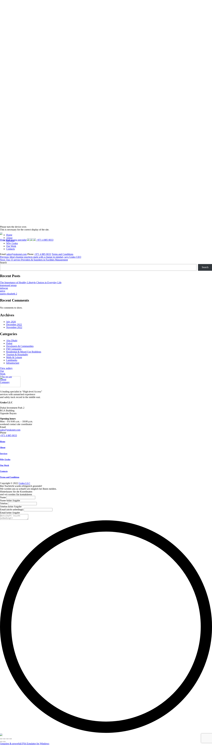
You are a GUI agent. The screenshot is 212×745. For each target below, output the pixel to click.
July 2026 (11, 321)
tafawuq (4, 288)
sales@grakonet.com (16, 254)
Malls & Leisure (14, 357)
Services (3, 453)
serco (2, 291)
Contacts (10, 249)
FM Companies (13, 349)
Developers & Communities (20, 346)
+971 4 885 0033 (42, 254)
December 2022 (14, 324)
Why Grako (5, 459)
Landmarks (11, 360)
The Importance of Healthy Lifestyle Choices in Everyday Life (30, 282)
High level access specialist (13, 240)
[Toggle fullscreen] (7, 738)
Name (3, 497)
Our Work (11, 246)
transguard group (8, 285)
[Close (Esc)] (1, 738)
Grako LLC (24, 483)
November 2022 (14, 327)
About (2, 447)
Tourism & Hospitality (17, 354)
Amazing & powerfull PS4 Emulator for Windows (24, 743)
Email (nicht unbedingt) (11, 509)
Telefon (3, 503)
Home (2, 441)
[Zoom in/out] (10, 738)
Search (3, 262)
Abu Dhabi (11, 340)
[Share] (4, 738)
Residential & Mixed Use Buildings (23, 351)
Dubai (9, 343)
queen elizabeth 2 (8, 293)
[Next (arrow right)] (4, 741)
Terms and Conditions (62, 254)
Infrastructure (12, 363)
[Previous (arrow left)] (1, 741)
